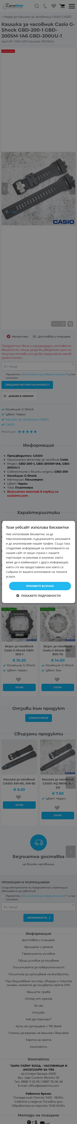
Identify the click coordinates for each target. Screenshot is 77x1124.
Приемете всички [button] (40, 586)
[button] (38, 595)
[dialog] (38, 562)
